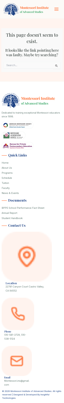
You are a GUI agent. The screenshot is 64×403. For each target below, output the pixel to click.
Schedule (7, 177)
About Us (7, 167)
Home (5, 162)
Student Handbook (12, 218)
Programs (7, 172)
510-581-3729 (12, 334)
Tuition (5, 183)
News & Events (10, 193)
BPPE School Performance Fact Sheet (23, 207)
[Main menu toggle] (56, 9)
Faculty (6, 188)
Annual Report (9, 213)
